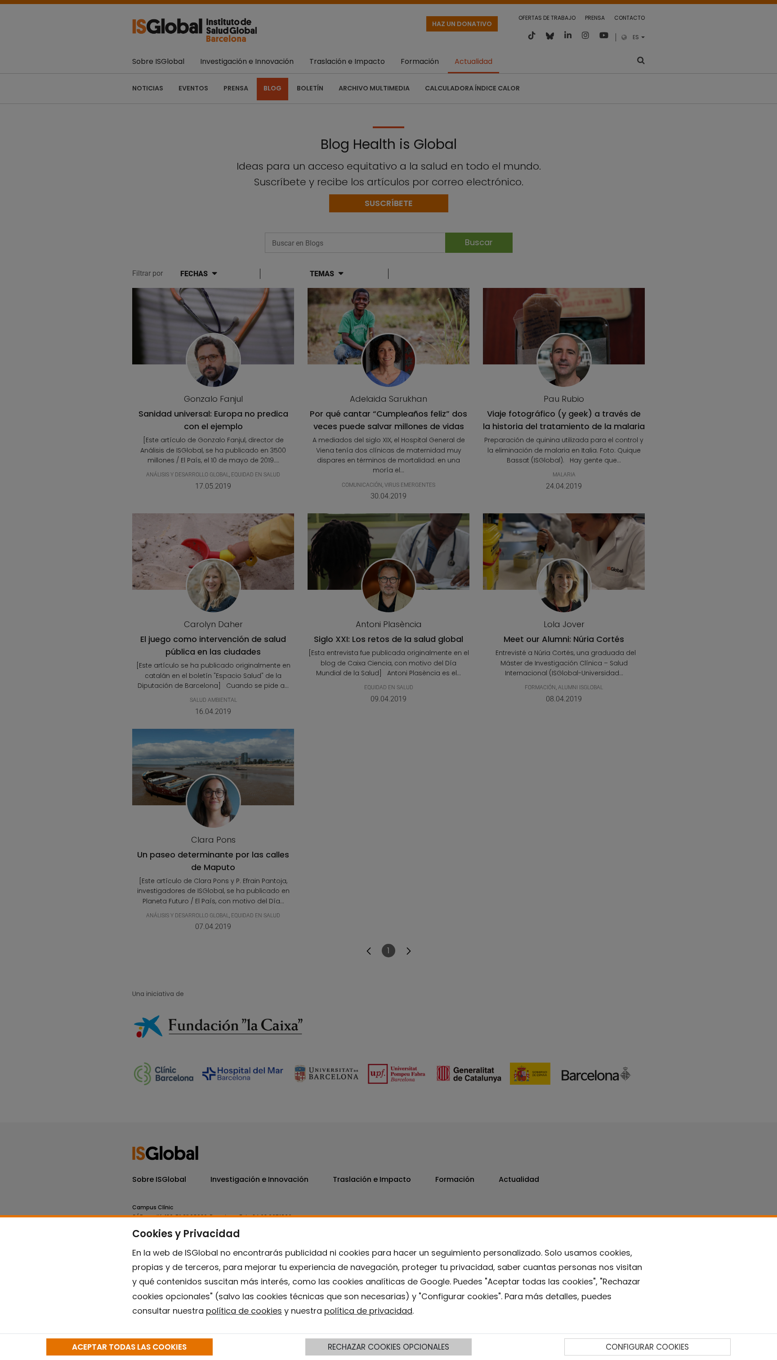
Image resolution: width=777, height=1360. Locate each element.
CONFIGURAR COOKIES (647, 1347)
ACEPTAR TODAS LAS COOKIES (129, 1347)
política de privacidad (368, 1310)
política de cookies (244, 1310)
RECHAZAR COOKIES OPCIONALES (388, 1347)
